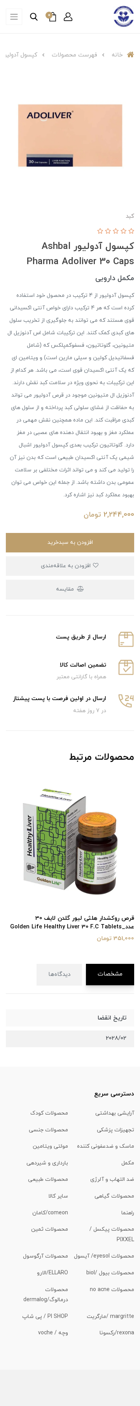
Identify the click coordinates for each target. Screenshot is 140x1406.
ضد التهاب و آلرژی (112, 1179)
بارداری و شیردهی (47, 1163)
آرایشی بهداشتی (114, 1113)
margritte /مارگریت (110, 1316)
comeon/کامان (50, 1213)
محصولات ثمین (49, 1229)
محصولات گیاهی (114, 1196)
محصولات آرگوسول (45, 1256)
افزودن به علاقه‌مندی (66, 566)
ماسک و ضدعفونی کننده (105, 1146)
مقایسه (65, 589)
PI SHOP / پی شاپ (45, 1316)
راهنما (127, 1213)
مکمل (127, 1163)
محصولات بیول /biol (110, 1273)
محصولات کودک (49, 1113)
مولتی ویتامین (50, 1146)
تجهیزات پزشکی (115, 1130)
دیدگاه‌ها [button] (59, 974)
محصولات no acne (112, 1289)
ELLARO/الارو (52, 1273)
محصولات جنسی (48, 1130)
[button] (68, 16)
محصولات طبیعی (48, 1179)
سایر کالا (58, 1196)
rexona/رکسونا (117, 1333)
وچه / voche (53, 1333)
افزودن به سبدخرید (70, 542)
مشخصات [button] (110, 974)
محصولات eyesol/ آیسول (104, 1256)
